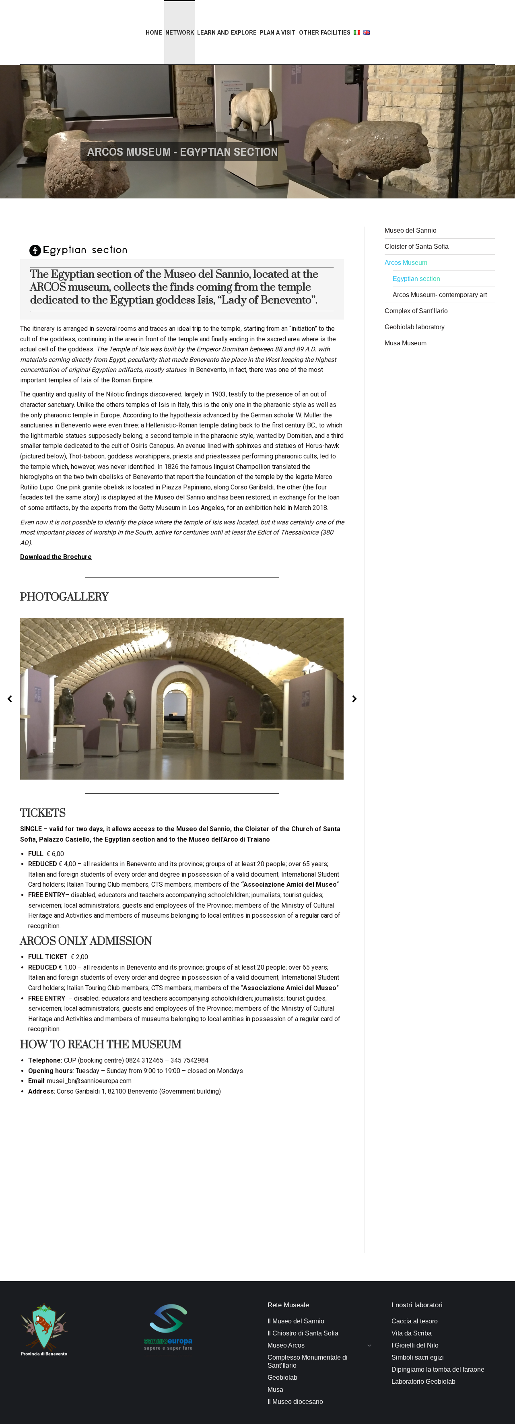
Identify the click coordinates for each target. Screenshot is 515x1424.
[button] (10, 698)
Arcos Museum (406, 262)
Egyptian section (416, 278)
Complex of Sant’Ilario (416, 311)
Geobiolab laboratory (415, 327)
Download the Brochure (56, 557)
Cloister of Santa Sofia (417, 246)
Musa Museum (405, 343)
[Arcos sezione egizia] (182, 699)
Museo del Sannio (411, 230)
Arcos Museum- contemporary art (440, 294)
